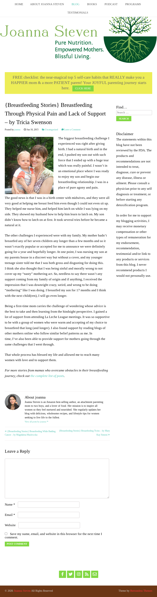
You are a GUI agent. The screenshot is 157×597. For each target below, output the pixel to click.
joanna (17, 129)
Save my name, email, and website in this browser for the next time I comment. (53, 535)
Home (19, 4)
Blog (75, 4)
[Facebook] (62, 574)
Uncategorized (51, 129)
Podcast (111, 4)
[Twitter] (70, 574)
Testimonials (77, 12)
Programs (133, 4)
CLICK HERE (83, 88)
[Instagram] (78, 574)
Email (10, 515)
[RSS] (86, 574)
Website (10, 525)
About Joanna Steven (47, 4)
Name (10, 504)
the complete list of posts (47, 376)
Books (92, 4)
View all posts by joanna (36, 421)
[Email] (94, 574)
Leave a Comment (72, 129)
